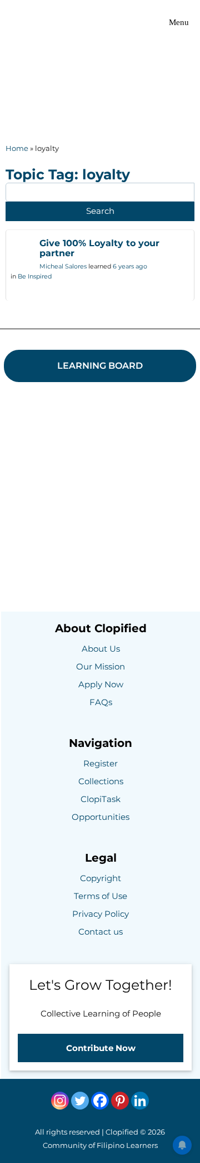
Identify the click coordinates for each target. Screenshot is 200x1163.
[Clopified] (36, 22)
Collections (100, 781)
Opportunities (100, 817)
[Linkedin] (140, 1101)
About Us (101, 648)
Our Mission (100, 666)
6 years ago (130, 266)
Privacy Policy (100, 913)
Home (17, 148)
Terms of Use (100, 896)
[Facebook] (100, 1101)
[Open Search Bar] (127, 22)
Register (100, 763)
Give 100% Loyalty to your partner (99, 248)
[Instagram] (60, 1101)
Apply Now (100, 684)
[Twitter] (80, 1101)
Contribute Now (101, 1048)
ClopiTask (101, 799)
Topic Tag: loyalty (68, 174)
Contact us (100, 931)
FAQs (100, 702)
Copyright (100, 878)
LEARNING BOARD (100, 365)
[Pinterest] (120, 1101)
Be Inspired (35, 276)
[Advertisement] (100, 70)
